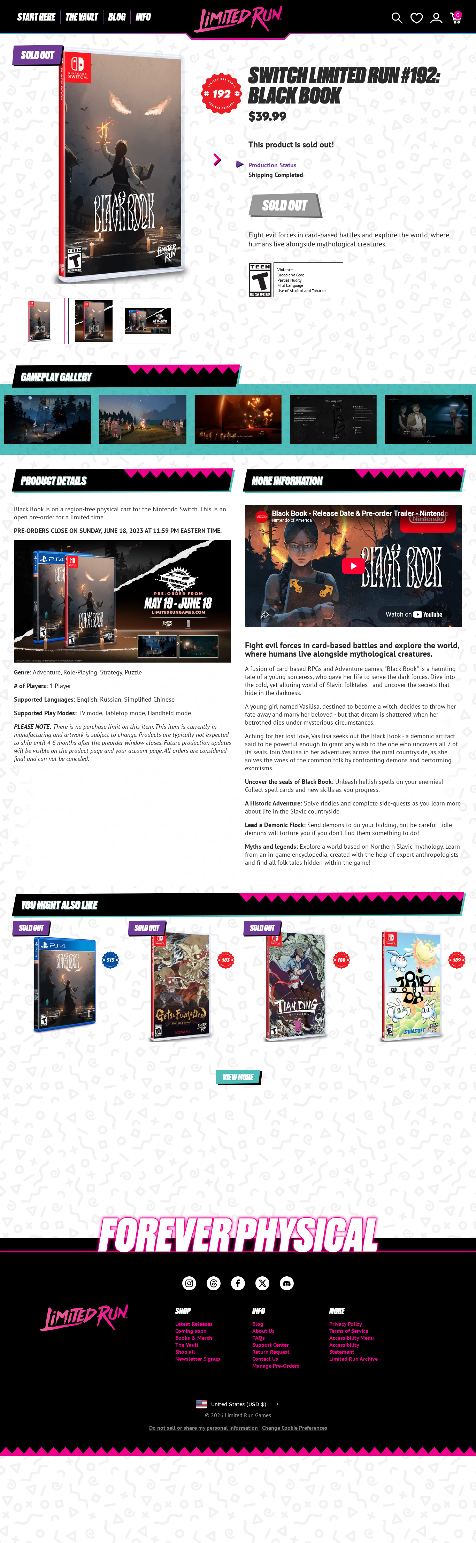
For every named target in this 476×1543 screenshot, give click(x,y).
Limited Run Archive (353, 1358)
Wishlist (416, 18)
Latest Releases (194, 1323)
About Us (263, 1330)
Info (143, 16)
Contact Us (265, 1358)
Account (436, 18)
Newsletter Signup (197, 1358)
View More (238, 1076)
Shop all (185, 1351)
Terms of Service (348, 1330)
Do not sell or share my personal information (204, 1427)
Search (397, 18)
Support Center (270, 1344)
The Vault (82, 16)
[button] (25, 159)
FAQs (258, 1337)
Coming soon (191, 1330)
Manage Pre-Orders (275, 1365)
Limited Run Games (238, 19)
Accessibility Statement (344, 1348)
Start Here (36, 16)
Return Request (271, 1351)
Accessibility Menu (351, 1337)
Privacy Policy (345, 1323)
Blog (116, 16)
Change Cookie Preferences (294, 1427)
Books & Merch (193, 1337)
